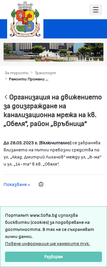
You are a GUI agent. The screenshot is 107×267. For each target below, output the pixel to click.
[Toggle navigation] (95, 10)
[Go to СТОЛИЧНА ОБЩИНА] (25, 19)
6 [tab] (89, 54)
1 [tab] (59, 54)
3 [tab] (71, 54)
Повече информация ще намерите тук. (47, 243)
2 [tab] (65, 54)
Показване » (17, 184)
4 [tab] (77, 54)
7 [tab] (95, 54)
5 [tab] (83, 54)
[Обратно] (6, 97)
